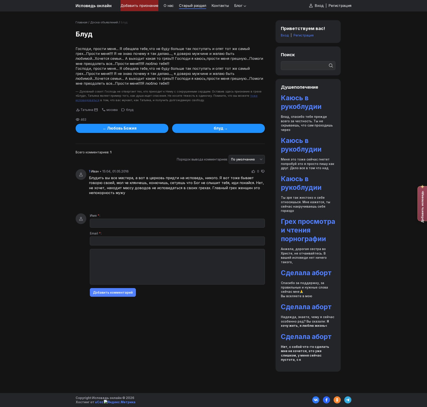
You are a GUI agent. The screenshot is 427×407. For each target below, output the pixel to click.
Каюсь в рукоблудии (301, 102)
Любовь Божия (122, 128)
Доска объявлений (104, 22)
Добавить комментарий (113, 292)
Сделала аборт (306, 273)
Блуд (124, 22)
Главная (81, 22)
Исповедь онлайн (94, 5)
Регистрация (339, 5)
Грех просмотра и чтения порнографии (308, 230)
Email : (96, 233)
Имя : (95, 215)
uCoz (99, 402)
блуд (130, 110)
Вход (319, 5)
